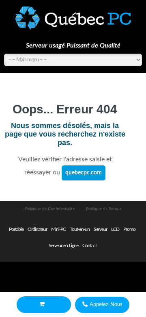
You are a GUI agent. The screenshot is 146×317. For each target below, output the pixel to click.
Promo (129, 229)
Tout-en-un (80, 229)
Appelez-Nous (106, 304)
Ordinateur (37, 229)
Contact (89, 245)
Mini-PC (58, 229)
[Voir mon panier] (44, 304)
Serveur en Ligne (63, 245)
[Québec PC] (73, 18)
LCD (115, 229)
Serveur (100, 229)
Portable (16, 229)
